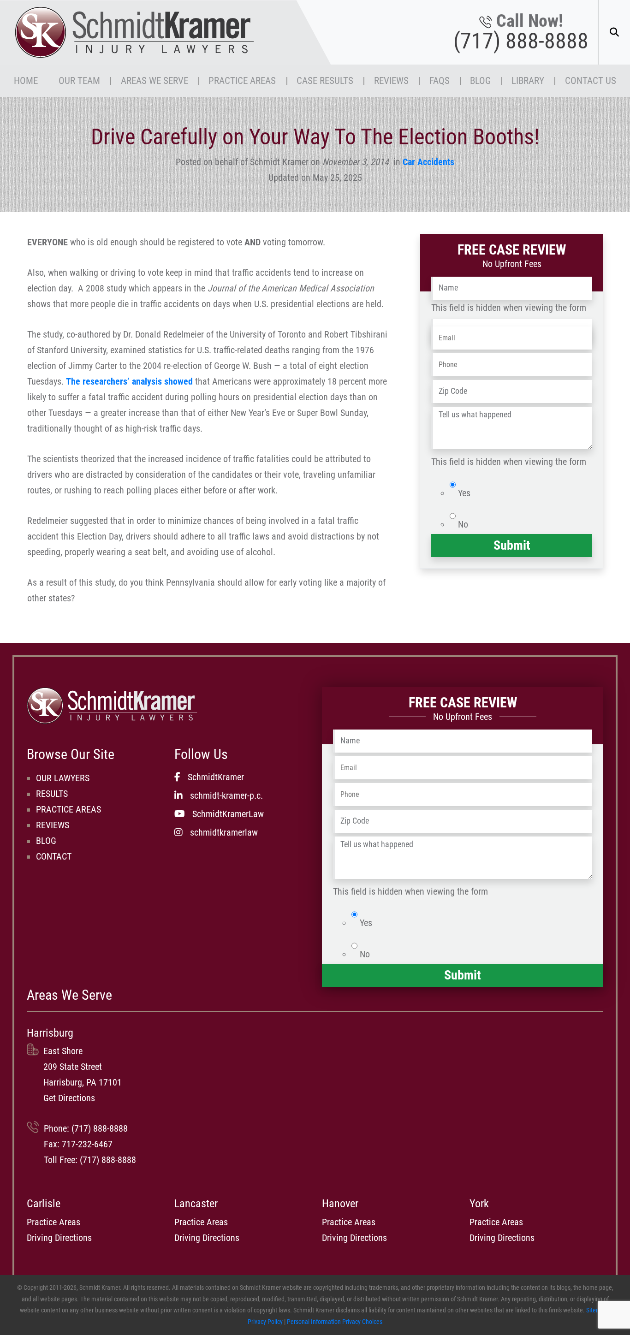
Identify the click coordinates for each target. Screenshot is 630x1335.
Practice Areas (242, 80)
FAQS (439, 80)
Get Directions (69, 1098)
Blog (480, 80)
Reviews (391, 80)
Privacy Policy (265, 1322)
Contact (53, 856)
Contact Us (590, 80)
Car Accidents (428, 161)
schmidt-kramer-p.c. (226, 795)
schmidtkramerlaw (224, 832)
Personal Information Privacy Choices (334, 1322)
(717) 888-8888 (520, 41)
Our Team (79, 80)
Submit (511, 545)
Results (52, 793)
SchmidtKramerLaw (228, 813)
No (463, 524)
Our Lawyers (62, 777)
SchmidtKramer (216, 777)
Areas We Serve (154, 80)
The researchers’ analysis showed (129, 381)
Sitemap (596, 1310)
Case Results (325, 80)
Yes (464, 492)
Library (527, 80)
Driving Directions (59, 1237)
